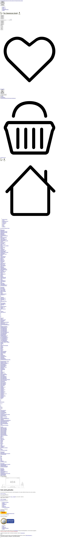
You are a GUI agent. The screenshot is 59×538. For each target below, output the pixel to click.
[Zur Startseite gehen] (10, 14)
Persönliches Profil (6, 98)
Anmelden (1, 96)
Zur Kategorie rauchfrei (3, 450)
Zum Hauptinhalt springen (4, 0)
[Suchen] (9, 20)
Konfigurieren (10, 536)
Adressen (10, 98)
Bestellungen (14, 98)
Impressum (3, 504)
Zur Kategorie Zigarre (3, 285)
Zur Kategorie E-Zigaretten (4, 425)
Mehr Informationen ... (29, 535)
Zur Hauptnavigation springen (18, 0)
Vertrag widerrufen (3, 499)
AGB (3, 7)
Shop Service (2, 500)
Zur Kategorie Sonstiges (3, 466)
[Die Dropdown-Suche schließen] (11, 20)
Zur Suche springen (11, 0)
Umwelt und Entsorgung (5, 507)
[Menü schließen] (0, 455)
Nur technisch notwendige (4, 536)
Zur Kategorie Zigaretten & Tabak (5, 359)
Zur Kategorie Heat (3, 454)
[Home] (30, 190)
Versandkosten (16, 530)
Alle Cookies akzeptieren (16, 536)
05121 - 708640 (13, 496)
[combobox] (4, 20)
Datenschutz (4, 8)
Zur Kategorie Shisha (3, 461)
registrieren (3, 97)
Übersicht (1, 98)
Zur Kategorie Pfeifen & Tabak (4, 228)
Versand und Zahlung (5, 9)
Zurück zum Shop (3, 493)
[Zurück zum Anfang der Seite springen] (1, 534)
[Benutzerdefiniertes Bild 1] (7, 524)
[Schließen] (0, 537)
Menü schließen (4, 476)
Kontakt (3, 10)
